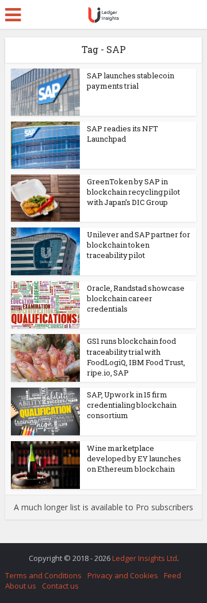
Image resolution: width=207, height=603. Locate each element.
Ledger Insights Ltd (144, 558)
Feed (172, 575)
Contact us (60, 586)
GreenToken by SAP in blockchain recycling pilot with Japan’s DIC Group (133, 191)
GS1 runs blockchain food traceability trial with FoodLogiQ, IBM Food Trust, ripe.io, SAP (136, 357)
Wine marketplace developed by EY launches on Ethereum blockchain (134, 458)
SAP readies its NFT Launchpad (122, 133)
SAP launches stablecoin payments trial (130, 80)
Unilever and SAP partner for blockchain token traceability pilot (138, 244)
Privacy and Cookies (122, 575)
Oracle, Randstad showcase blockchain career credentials (136, 298)
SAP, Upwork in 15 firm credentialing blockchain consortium (132, 404)
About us (20, 586)
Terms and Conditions (43, 575)
